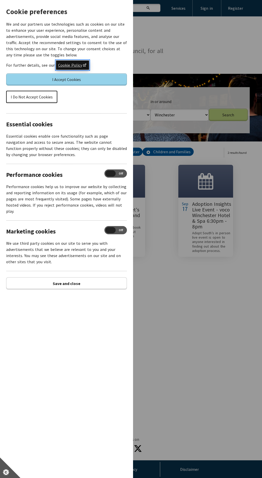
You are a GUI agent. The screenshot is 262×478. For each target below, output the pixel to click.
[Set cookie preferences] (10, 467)
